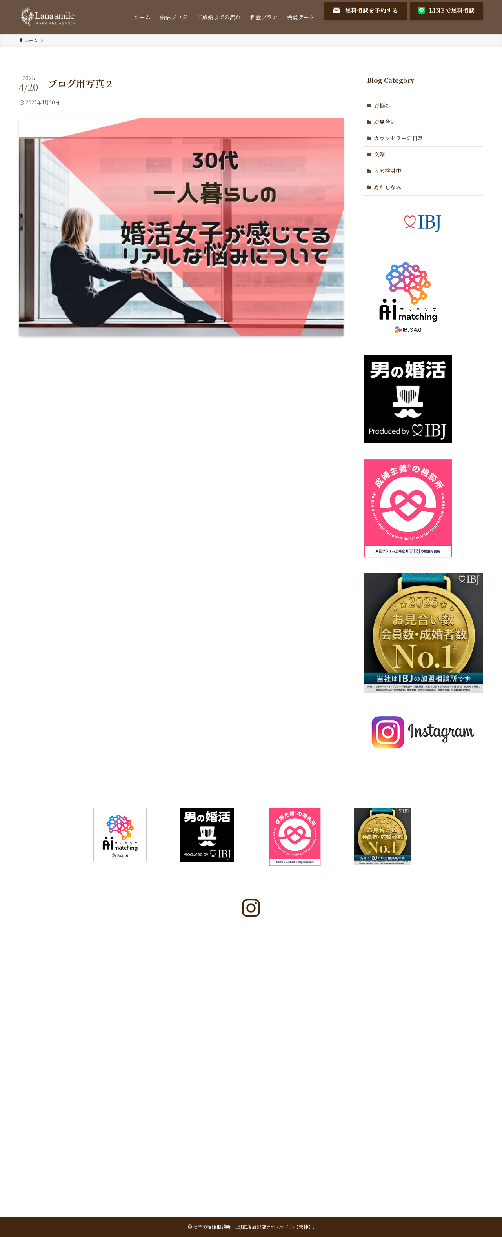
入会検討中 (387, 171)
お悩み (382, 105)
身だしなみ (387, 187)
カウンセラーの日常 (398, 138)
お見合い (385, 122)
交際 (379, 154)
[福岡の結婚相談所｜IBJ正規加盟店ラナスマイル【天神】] (49, 16)
